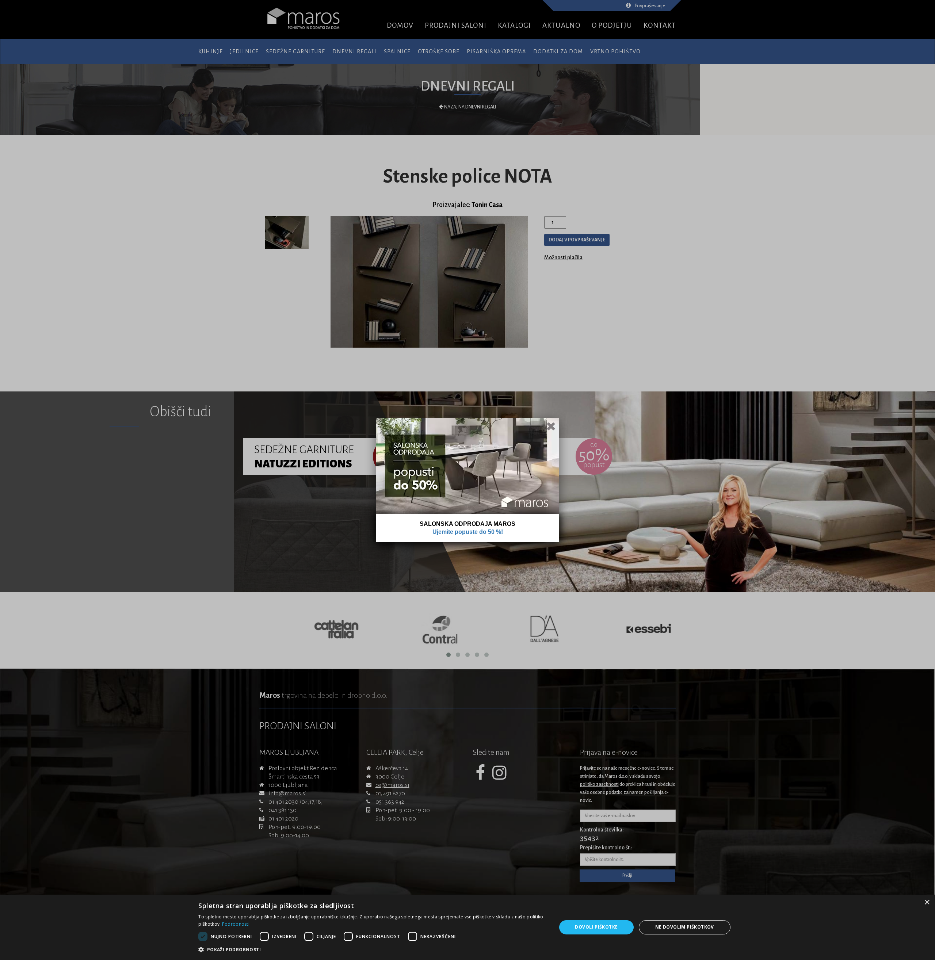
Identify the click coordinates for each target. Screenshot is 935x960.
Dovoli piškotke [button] (596, 927)
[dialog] (467, 927)
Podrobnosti (235, 924)
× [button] (927, 902)
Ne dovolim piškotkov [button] (684, 927)
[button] (372, 950)
